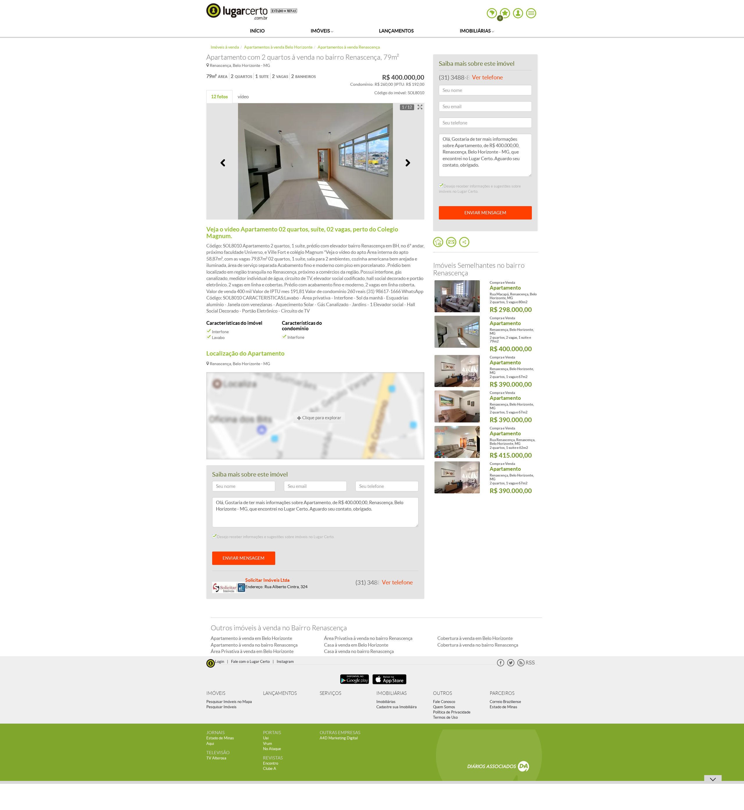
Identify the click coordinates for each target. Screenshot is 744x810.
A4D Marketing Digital (339, 738)
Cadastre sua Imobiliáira (396, 707)
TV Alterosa (216, 758)
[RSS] (526, 665)
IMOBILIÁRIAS (391, 693)
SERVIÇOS (330, 693)
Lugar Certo (237, 11)
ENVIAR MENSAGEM (243, 558)
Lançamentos (396, 30)
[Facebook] (500, 665)
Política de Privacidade (452, 712)
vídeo (243, 96)
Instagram (285, 661)
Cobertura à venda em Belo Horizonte (475, 638)
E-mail (292, 487)
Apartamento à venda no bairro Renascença (254, 644)
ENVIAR (485, 212)
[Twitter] (510, 665)
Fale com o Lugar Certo (250, 661)
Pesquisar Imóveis (221, 707)
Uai (266, 738)
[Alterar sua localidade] (492, 13)
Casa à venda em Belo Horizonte (356, 644)
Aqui (210, 743)
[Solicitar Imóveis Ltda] (228, 586)
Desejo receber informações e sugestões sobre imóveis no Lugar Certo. (275, 537)
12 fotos (219, 96)
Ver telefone (397, 582)
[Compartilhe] (464, 242)
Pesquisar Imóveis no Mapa (229, 702)
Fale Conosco (444, 702)
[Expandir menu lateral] (531, 13)
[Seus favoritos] (438, 242)
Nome (220, 487)
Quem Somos (444, 707)
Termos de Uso (445, 717)
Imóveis (321, 30)
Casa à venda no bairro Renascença (359, 651)
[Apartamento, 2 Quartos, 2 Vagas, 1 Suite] (457, 332)
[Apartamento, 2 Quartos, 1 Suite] (457, 442)
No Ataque (272, 749)
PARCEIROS (502, 693)
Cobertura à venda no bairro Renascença (477, 644)
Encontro (270, 763)
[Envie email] (451, 242)
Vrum (267, 743)
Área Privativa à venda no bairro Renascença (368, 638)
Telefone (365, 487)
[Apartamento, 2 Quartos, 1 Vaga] (457, 296)
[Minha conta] (518, 13)
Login (219, 661)
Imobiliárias (476, 30)
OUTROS (442, 693)
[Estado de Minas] (284, 10)
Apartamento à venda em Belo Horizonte (251, 638)
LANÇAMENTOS (280, 693)
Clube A (269, 768)
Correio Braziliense (505, 702)
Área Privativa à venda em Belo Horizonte (252, 651)
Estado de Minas (503, 707)
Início (257, 30)
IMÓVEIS (215, 693)
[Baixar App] (354, 685)
